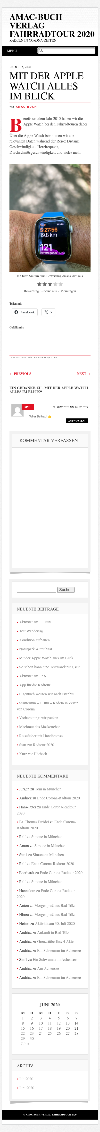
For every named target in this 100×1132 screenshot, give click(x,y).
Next (84, 373)
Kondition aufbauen (34, 639)
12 (59, 1023)
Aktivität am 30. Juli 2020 (55, 923)
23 (32, 1033)
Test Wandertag (31, 630)
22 (23, 1033)
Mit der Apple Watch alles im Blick (46, 657)
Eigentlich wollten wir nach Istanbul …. (49, 693)
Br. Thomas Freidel (34, 821)
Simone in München (46, 836)
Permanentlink (46, 357)
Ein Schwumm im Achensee (59, 950)
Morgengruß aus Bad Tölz (54, 905)
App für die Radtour (34, 684)
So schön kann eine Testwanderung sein (50, 666)
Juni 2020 (26, 1087)
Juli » (25, 1043)
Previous (20, 373)
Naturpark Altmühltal (35, 648)
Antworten (76, 420)
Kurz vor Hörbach (33, 753)
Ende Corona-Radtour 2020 (58, 797)
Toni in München (48, 788)
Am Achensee (48, 968)
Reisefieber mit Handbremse (41, 735)
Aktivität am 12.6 (32, 675)
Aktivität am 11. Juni (35, 621)
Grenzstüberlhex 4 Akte (55, 941)
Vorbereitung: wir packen (38, 717)
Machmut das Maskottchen (39, 726)
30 (32, 1038)
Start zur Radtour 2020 (36, 744)
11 (50, 1023)
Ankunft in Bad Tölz (53, 932)
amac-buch (26, 106)
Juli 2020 (26, 1078)
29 (23, 1038)
